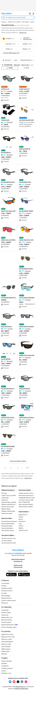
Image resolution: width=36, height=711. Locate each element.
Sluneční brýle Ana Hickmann (9, 521)
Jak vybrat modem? (6, 541)
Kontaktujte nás (18, 561)
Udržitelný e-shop (6, 673)
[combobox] (18, 17)
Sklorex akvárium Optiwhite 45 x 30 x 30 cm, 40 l (27, 504)
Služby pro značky (6, 644)
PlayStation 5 (22, 521)
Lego (20, 524)
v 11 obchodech (5, 159)
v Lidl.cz (21, 304)
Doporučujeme (24, 512)
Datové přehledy (5, 647)
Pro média (4, 593)
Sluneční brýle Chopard (7, 530)
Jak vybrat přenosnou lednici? (9, 543)
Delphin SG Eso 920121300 (26, 355)
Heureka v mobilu (6, 613)
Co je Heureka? (5, 583)
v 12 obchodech (5, 126)
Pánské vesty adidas (6, 513)
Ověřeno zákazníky (6, 661)
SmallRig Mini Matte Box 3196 (26, 498)
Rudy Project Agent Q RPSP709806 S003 (9, 211)
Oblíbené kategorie (7, 490)
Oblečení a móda (23, 530)
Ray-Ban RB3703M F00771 (8, 298)
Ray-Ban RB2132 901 (25, 182)
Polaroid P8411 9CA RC (7, 417)
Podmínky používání (6, 588)
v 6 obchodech (23, 333)
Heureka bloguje (5, 596)
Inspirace (3, 671)
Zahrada (21, 526)
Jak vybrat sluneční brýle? (26, 120)
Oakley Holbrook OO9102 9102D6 (27, 326)
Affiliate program (5, 649)
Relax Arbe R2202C (6, 326)
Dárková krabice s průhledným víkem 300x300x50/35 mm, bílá (27, 507)
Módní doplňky (25, 22)
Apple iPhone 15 (23, 515)
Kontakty (3, 586)
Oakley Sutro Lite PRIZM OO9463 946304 (9, 240)
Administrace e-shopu (7, 634)
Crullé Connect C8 (24, 89)
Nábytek (21, 528)
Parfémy (21, 517)
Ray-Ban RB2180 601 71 (8, 389)
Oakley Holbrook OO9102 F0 (27, 417)
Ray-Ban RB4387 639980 (26, 211)
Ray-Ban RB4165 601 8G (8, 182)
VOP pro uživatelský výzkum (9, 627)
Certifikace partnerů (6, 668)
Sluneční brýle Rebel (6, 526)
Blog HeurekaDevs (6, 598)
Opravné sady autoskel (7, 507)
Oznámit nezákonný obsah (8, 600)
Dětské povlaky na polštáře (8, 502)
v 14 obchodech (23, 275)
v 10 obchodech (23, 246)
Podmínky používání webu (21, 689)
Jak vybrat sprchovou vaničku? (9, 538)
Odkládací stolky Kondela (8, 511)
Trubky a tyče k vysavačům (8, 495)
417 (27, 468)
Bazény (21, 519)
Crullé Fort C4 (5, 89)
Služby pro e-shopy (6, 639)
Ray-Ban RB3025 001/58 (26, 269)
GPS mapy (4, 493)
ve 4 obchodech (5, 95)
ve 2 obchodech (5, 244)
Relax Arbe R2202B (24, 389)
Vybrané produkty (25, 490)
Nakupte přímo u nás (6, 617)
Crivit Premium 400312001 (26, 298)
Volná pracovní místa (6, 591)
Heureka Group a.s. (20, 687)
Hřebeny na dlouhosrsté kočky (9, 504)
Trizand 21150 (5, 120)
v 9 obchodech (23, 424)
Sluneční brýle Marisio (7, 528)
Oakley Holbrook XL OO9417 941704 (27, 240)
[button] (7, 147)
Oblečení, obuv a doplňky (14, 22)
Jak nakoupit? (5, 610)
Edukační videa (5, 651)
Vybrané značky (6, 518)
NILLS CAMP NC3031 (24, 502)
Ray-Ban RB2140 (5, 152)
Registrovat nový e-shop (8, 637)
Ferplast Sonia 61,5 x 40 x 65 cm (27, 493)
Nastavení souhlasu (6, 620)
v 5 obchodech (5, 215)
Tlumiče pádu (5, 498)
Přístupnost (4, 603)
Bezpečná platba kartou (7, 625)
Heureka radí (4, 615)
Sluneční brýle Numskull (7, 524)
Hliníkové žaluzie (5, 509)
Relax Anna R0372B (24, 149)
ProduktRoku (5, 666)
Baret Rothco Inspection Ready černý (27, 495)
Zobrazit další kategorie (10, 53)
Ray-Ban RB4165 (5, 359)
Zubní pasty (4, 500)
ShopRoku (4, 663)
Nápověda (4, 654)
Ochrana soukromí (6, 622)
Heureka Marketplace (7, 642)
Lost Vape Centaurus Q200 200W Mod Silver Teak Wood (27, 500)
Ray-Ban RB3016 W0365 (8, 446)
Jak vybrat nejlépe (7, 535)
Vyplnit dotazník (18, 567)
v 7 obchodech (23, 217)
